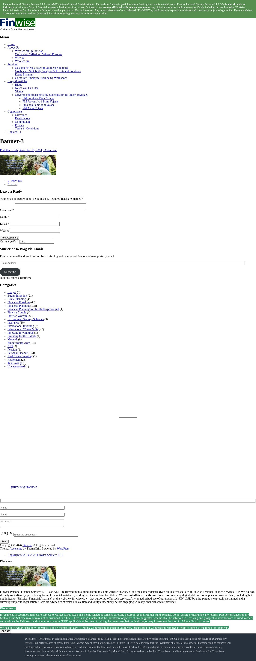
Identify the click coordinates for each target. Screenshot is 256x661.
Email (4, 223)
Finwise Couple (16, 312)
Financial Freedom (18, 302)
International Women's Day (23, 329)
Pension (12, 349)
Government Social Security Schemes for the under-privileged (51, 94)
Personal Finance (17, 352)
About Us (13, 47)
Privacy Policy (136, 388)
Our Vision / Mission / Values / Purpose (38, 54)
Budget (11, 292)
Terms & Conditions (27, 128)
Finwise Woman (17, 315)
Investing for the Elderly (21, 336)
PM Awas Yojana (32, 108)
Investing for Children (20, 332)
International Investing (20, 326)
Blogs (18, 84)
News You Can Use (26, 88)
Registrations (22, 118)
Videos (19, 91)
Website (4, 230)
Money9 (12, 339)
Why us (19, 57)
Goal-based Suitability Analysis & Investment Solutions (48, 71)
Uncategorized (16, 366)
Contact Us (14, 131)
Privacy (19, 125)
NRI (10, 346)
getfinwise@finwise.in (23, 486)
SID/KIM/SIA (136, 406)
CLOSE (5, 631)
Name (4, 216)
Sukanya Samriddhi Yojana (38, 104)
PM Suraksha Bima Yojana (38, 98)
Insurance (13, 322)
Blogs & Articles (17, 81)
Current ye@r (9, 241)
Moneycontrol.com (18, 342)
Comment (7, 210)
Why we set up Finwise (29, 50)
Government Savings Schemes (25, 319)
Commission (22, 121)
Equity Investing (17, 295)
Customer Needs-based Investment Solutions (41, 67)
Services (12, 64)
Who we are (22, 61)
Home (11, 44)
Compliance (14, 111)
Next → (12, 184)
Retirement (13, 359)
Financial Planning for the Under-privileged (33, 309)
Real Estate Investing (19, 356)
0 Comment (50, 150)
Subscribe (10, 272)
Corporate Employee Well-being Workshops (41, 77)
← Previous (14, 180)
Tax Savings (14, 363)
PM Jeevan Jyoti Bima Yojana (40, 101)
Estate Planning (24, 74)
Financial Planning (18, 305)
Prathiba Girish (9, 150)
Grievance (21, 115)
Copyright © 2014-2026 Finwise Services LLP (35, 554)
